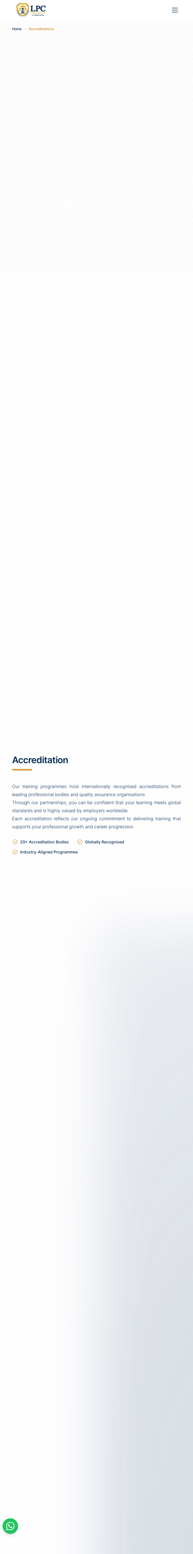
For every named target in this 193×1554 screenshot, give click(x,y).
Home (17, 29)
